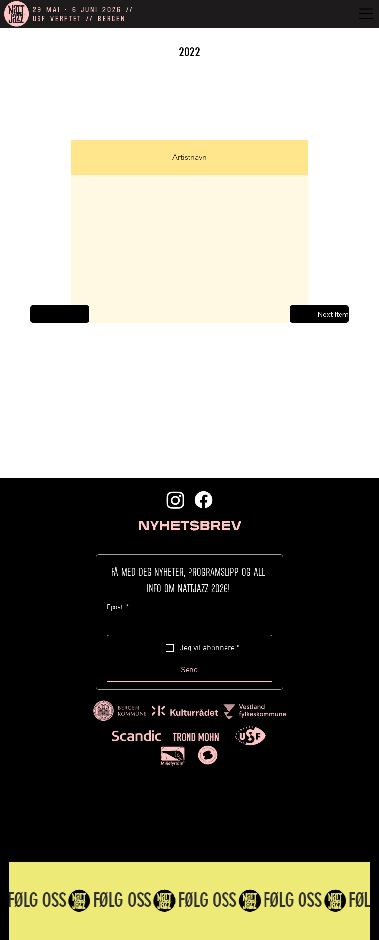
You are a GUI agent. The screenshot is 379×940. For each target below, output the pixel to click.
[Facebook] (203, 499)
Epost (118, 607)
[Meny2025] (366, 13)
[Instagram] (175, 499)
